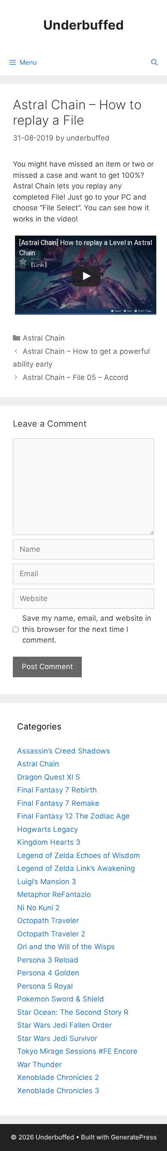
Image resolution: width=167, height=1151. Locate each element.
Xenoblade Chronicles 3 (58, 1090)
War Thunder (39, 1064)
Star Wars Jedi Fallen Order (64, 1025)
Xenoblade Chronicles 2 (58, 1077)
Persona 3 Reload (47, 960)
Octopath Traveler (48, 920)
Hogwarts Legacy (47, 829)
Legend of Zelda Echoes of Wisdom (78, 855)
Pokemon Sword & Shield (60, 999)
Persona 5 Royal (45, 986)
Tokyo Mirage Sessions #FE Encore (77, 1051)
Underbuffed (83, 25)
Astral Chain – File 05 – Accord (75, 377)
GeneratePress (134, 1137)
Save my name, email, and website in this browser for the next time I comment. (86, 629)
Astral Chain (44, 338)
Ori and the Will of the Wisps (66, 946)
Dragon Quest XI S (48, 777)
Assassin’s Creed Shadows (63, 751)
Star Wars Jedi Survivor (57, 1038)
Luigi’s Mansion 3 (46, 881)
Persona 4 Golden (48, 973)
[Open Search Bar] (154, 62)
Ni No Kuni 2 (38, 907)
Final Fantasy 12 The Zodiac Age (73, 816)
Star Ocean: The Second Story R (72, 1012)
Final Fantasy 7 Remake (58, 803)
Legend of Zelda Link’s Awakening (76, 868)
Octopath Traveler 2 (51, 934)
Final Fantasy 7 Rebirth (57, 790)
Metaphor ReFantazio (54, 894)
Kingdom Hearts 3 (49, 842)
